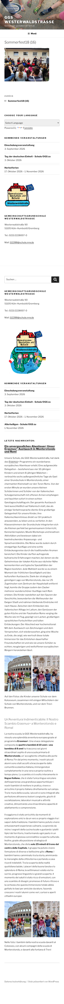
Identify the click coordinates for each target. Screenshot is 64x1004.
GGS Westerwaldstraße (29, 19)
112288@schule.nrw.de (22, 242)
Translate (28, 128)
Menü (33, 33)
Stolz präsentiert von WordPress (43, 981)
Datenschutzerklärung (15, 981)
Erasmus (13, 461)
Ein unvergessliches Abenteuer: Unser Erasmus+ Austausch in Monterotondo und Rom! (29, 449)
